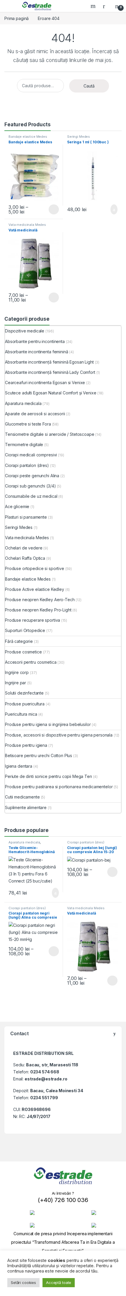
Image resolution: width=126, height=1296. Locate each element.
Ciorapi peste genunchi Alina (32, 475)
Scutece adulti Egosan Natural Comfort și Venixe (50, 392)
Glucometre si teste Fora (28, 423)
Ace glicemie (17, 506)
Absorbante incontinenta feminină (36, 351)
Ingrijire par (15, 682)
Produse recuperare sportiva (32, 620)
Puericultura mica (21, 714)
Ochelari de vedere (23, 547)
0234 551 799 (44, 1097)
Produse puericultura (25, 703)
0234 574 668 (44, 1071)
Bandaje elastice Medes (27, 137)
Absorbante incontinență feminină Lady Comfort (50, 372)
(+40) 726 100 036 (63, 1199)
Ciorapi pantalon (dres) (27, 465)
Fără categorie (19, 641)
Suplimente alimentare (26, 807)
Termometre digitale (24, 444)
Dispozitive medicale (24, 330)
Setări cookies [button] (23, 1282)
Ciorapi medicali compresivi (31, 454)
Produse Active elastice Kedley (34, 589)
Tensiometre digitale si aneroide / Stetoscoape (49, 434)
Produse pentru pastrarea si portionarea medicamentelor (59, 786)
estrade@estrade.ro (46, 1078)
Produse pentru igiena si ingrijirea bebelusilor (48, 724)
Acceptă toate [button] (58, 1282)
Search (94, 6)
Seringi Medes (78, 137)
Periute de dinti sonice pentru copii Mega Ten (48, 776)
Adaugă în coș (110, 209)
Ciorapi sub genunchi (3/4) (30, 485)
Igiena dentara (18, 766)
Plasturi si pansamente (26, 517)
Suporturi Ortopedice (25, 630)
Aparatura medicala (23, 403)
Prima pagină (16, 18)
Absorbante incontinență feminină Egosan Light (49, 361)
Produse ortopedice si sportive (34, 568)
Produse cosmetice (23, 651)
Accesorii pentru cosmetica (30, 662)
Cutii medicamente (22, 796)
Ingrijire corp (17, 672)
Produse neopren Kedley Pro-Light (38, 609)
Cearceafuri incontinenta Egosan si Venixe (45, 382)
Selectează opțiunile (48, 209)
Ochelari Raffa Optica (25, 558)
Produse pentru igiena (26, 745)
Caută (89, 85)
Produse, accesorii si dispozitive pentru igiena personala (59, 734)
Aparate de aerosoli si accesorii (35, 413)
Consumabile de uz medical (31, 496)
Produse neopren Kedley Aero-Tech (40, 599)
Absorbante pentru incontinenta (35, 341)
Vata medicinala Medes (27, 225)
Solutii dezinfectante (24, 692)
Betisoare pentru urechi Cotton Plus (38, 755)
